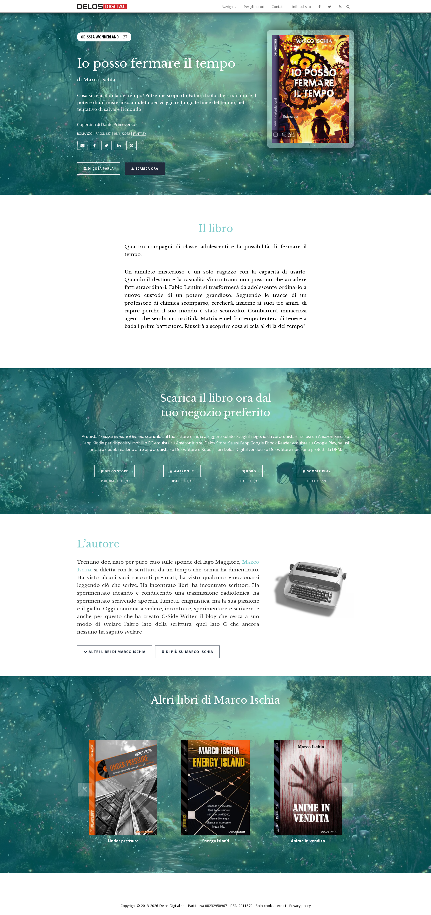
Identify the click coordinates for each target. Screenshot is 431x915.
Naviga (227, 6)
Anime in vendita (308, 841)
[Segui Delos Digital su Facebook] (319, 6)
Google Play (318, 471)
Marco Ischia (99, 80)
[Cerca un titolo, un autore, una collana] (348, 6)
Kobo (250, 471)
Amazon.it (183, 471)
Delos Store (116, 471)
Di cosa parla (100, 168)
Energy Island (215, 841)
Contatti (278, 6)
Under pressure (123, 841)
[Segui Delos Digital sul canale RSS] (340, 6)
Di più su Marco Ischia (189, 651)
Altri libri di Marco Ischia (116, 651)
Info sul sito (301, 6)
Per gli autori (254, 6)
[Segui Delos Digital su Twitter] (329, 6)
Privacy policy (300, 905)
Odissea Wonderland (100, 37)
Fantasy (139, 133)
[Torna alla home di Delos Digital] (102, 6)
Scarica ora (146, 168)
